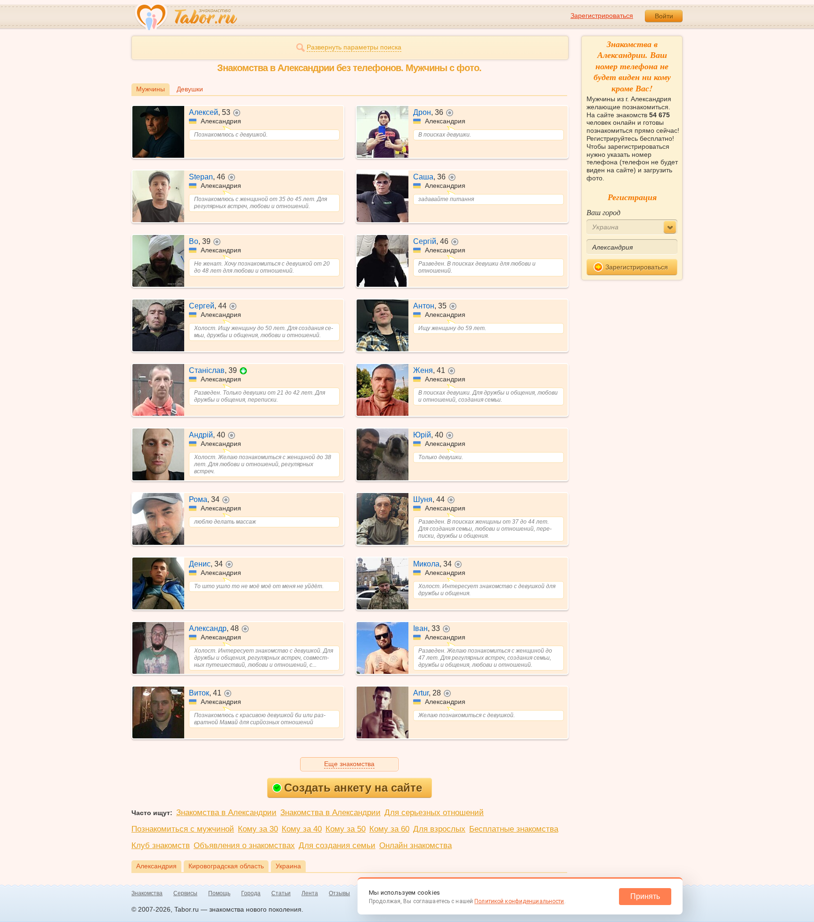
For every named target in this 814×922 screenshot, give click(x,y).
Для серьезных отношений (434, 812)
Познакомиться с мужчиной (182, 829)
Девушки (190, 89)
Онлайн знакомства (415, 845)
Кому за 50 (346, 829)
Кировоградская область (226, 866)
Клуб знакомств (160, 845)
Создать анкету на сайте (353, 787)
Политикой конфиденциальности (519, 901)
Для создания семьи (337, 845)
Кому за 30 (258, 829)
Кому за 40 (302, 829)
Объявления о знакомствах (244, 845)
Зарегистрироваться (601, 15)
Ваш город (603, 212)
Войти (664, 16)
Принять (645, 896)
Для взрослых (439, 829)
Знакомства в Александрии (226, 812)
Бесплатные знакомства (513, 829)
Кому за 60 (389, 829)
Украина (288, 866)
